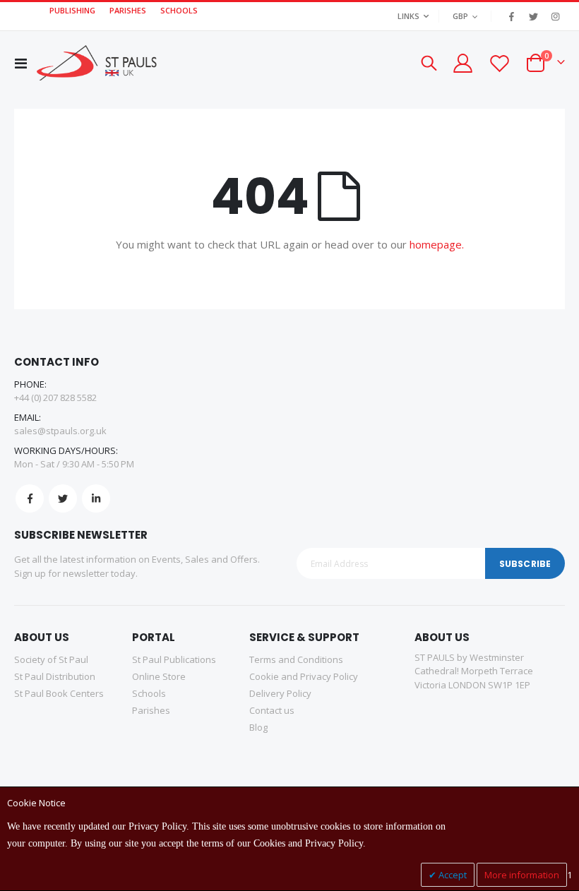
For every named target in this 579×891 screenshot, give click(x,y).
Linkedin (96, 498)
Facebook (30, 498)
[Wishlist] (499, 63)
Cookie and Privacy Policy (303, 676)
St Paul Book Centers (59, 693)
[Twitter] (533, 16)
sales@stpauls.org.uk (60, 430)
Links (408, 16)
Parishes (151, 710)
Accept (451, 874)
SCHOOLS (179, 10)
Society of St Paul (51, 659)
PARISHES (127, 10)
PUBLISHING (72, 10)
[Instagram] (555, 16)
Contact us (271, 710)
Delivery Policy (280, 693)
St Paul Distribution (54, 676)
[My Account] (462, 63)
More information (521, 874)
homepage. (437, 244)
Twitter (63, 498)
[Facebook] (511, 16)
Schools (149, 693)
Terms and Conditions (296, 659)
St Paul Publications (174, 659)
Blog (258, 727)
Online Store (159, 676)
